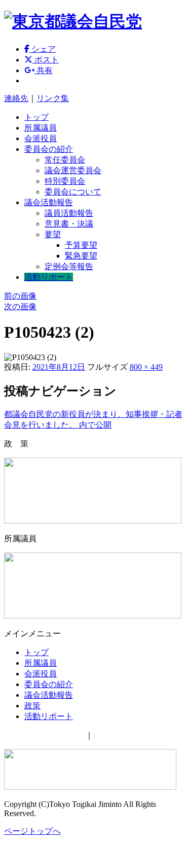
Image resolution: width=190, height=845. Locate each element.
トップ (36, 117)
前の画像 (20, 295)
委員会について (73, 191)
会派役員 (40, 138)
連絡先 (16, 98)
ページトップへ (32, 831)
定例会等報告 (69, 266)
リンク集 (52, 98)
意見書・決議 (69, 223)
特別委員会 (65, 181)
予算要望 (81, 245)
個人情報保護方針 (125, 735)
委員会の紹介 (48, 149)
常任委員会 (65, 159)
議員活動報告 (69, 213)
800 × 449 (146, 367)
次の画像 (20, 306)
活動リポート (48, 277)
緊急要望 (81, 255)
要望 (53, 234)
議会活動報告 (48, 202)
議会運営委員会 (73, 170)
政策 (32, 705)
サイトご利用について (44, 735)
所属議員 (40, 127)
